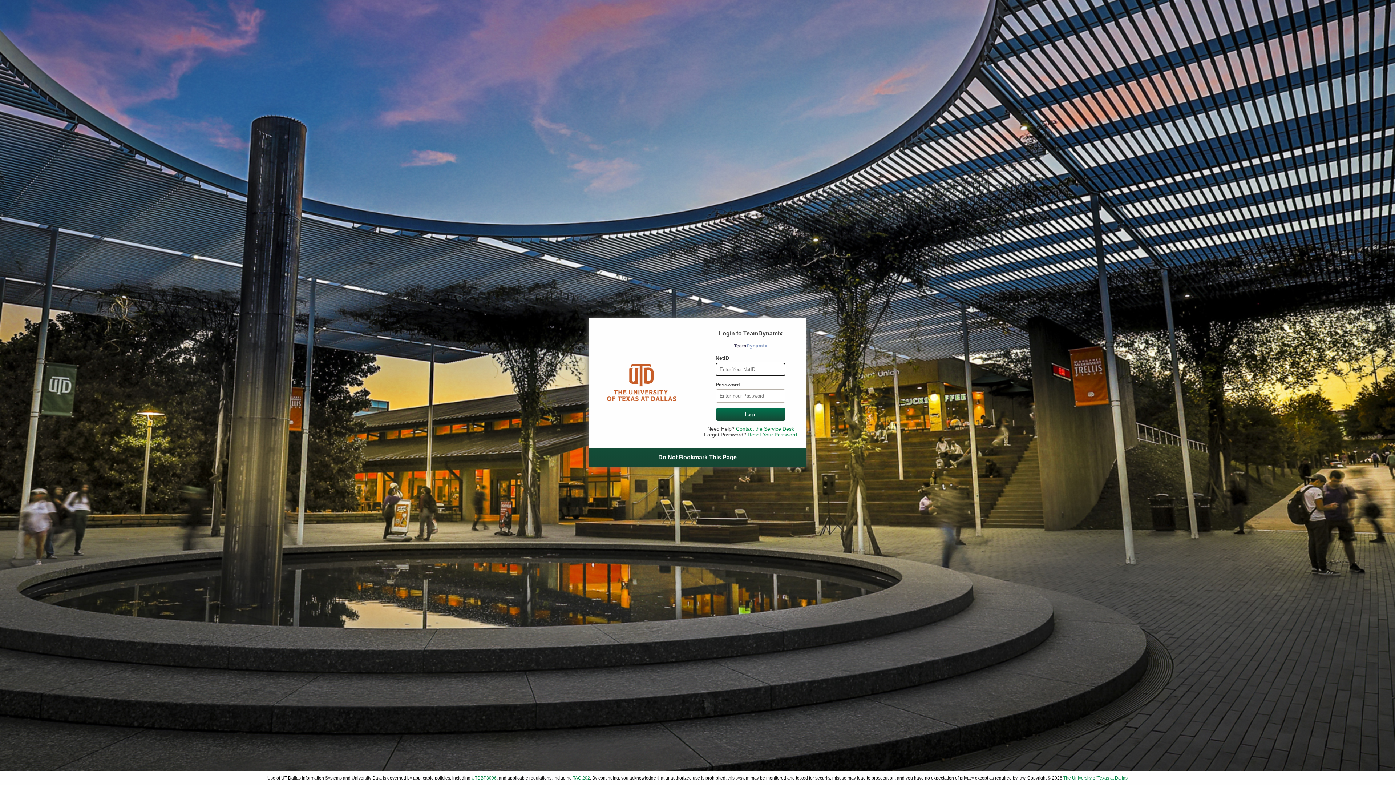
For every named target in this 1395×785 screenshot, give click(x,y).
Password (728, 384)
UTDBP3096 (484, 778)
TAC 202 (581, 778)
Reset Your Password (772, 435)
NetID (722, 358)
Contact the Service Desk (765, 429)
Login (750, 414)
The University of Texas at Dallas (1095, 778)
